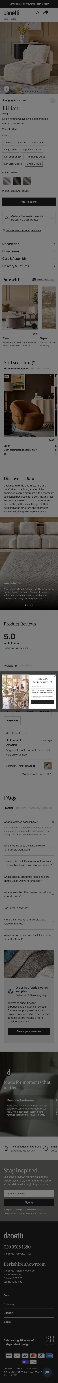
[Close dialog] (54, 675)
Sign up (42, 702)
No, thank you (42, 705)
